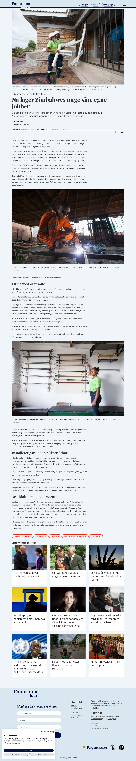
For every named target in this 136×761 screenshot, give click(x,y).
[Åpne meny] (124, 4)
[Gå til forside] (21, 4)
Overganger (108, 4)
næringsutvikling (22, 536)
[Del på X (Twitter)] (118, 132)
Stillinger (84, 4)
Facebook (94, 723)
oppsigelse (112, 719)
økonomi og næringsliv (75, 536)
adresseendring (97, 719)
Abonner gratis (97, 716)
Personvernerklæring (99, 728)
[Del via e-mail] (122, 132)
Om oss (74, 705)
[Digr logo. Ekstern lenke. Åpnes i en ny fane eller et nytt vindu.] (5, 733)
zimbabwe (95, 536)
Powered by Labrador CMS (68, 758)
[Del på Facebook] (115, 132)
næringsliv (41, 536)
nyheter (55, 536)
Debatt (96, 4)
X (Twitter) (95, 726)
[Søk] (120, 4)
